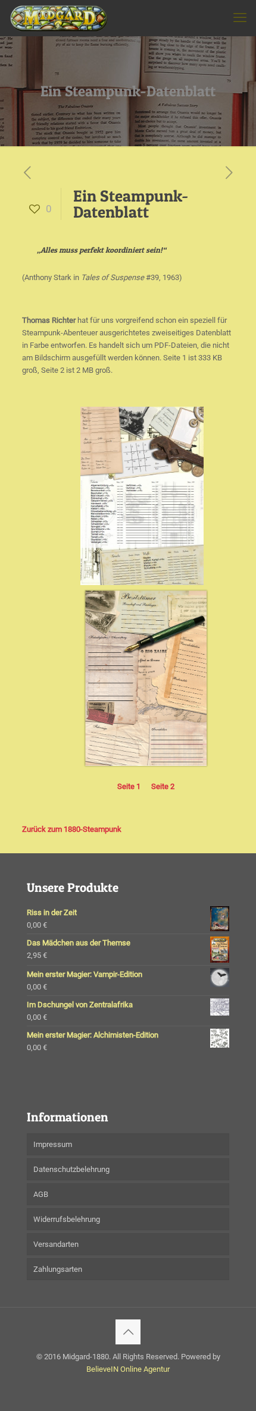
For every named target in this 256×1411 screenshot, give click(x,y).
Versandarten (56, 1244)
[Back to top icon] (128, 1331)
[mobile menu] (240, 18)
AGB (40, 1194)
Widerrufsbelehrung (66, 1219)
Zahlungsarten (57, 1269)
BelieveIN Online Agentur (128, 1369)
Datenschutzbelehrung (71, 1169)
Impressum (52, 1144)
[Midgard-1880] (58, 18)
